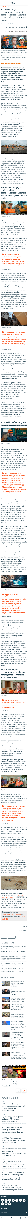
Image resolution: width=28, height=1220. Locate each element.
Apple (22, 917)
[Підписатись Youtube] (13, 1200)
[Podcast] (6, 1203)
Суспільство (5, 6)
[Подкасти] (20, 1218)
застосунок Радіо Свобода (11, 914)
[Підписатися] (9, 1203)
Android (5, 919)
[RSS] (2, 1203)
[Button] (10, 27)
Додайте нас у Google (6, 1218)
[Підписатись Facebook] (2, 1200)
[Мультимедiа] (15, 1218)
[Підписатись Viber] (20, 1200)
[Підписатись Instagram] (16, 1200)
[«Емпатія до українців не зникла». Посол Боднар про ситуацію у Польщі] (6, 999)
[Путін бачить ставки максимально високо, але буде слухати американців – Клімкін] (6, 991)
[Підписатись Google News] (6, 1200)
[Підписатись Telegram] (24, 1200)
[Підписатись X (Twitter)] (9, 1200)
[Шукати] (25, 1218)
